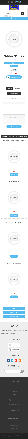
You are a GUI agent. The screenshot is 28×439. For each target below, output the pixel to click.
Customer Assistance (14, 422)
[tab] (9, 88)
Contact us (14, 428)
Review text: (14, 102)
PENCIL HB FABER (14, 181)
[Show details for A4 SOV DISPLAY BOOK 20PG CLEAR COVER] (14, 156)
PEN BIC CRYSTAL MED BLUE (14, 263)
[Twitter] (12, 360)
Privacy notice (14, 388)
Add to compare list (19, 63)
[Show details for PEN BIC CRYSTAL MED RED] (14, 238)
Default (15, 70)
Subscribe (22, 371)
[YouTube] (16, 360)
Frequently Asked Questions (14, 425)
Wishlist (16, 2)
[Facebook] (8, 360)
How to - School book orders (14, 404)
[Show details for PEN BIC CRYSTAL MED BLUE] (14, 279)
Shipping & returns (14, 386)
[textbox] (12, 13)
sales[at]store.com (15, 349)
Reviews (10, 88)
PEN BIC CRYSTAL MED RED (14, 222)
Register (8, 2)
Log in (12, 2)
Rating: (14, 115)
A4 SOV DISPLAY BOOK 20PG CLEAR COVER (14, 140)
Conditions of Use (14, 391)
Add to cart (15, 77)
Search (22, 13)
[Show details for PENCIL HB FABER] (14, 197)
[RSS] (20, 360)
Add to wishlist (8, 63)
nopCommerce (16, 436)
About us (14, 394)
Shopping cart (19, 2)
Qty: (5, 77)
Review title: (14, 98)
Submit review (14, 126)
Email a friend (14, 65)
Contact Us (17, 88)
